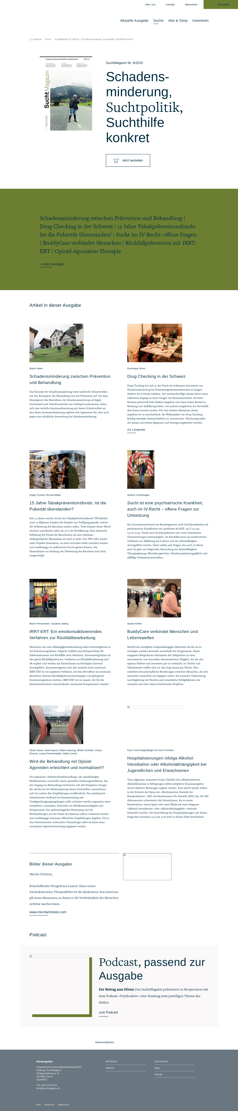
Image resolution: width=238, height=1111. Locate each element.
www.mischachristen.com (47, 912)
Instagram (38, 1093)
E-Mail (141, 1042)
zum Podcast (108, 1012)
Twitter (126, 1042)
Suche (48, 39)
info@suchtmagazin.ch (48, 1088)
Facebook (118, 1042)
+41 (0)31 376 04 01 (46, 1085)
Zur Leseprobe (136, 429)
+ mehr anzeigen (52, 264)
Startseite (37, 39)
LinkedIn (133, 1042)
